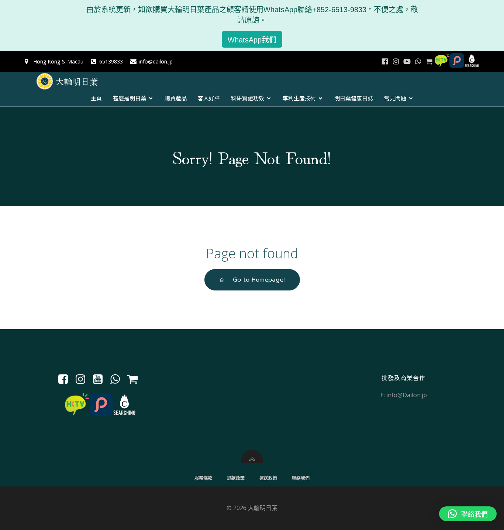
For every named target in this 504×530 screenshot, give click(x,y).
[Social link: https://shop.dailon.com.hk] (135, 379)
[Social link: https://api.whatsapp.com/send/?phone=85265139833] (418, 61)
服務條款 (203, 478)
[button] (468, 513)
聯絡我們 (301, 478)
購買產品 (176, 98)
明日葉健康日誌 (353, 98)
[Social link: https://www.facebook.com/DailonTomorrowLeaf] (384, 61)
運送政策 (268, 478)
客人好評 (209, 98)
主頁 (96, 98)
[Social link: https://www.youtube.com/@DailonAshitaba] (406, 61)
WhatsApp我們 (252, 40)
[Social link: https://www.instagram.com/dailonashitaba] (395, 61)
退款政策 (236, 478)
